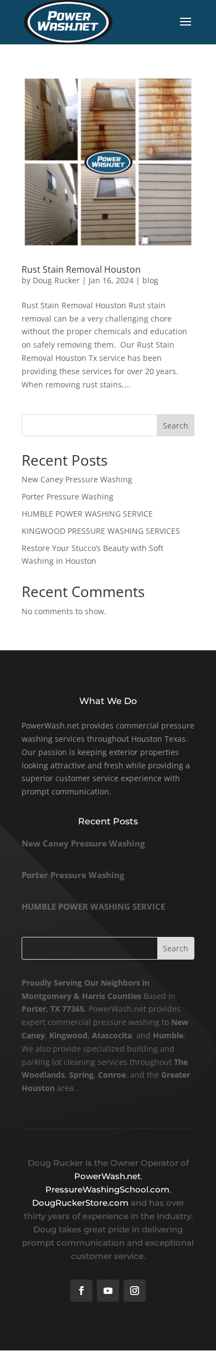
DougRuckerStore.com (81, 1202)
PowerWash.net (107, 1176)
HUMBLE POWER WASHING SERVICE (87, 513)
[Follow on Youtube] (108, 1290)
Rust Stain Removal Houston (81, 269)
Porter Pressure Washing (68, 496)
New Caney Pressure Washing (77, 479)
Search (175, 425)
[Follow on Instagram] (135, 1290)
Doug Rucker (56, 280)
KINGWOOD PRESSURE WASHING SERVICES (101, 531)
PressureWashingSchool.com (107, 1189)
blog (150, 280)
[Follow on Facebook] (81, 1290)
